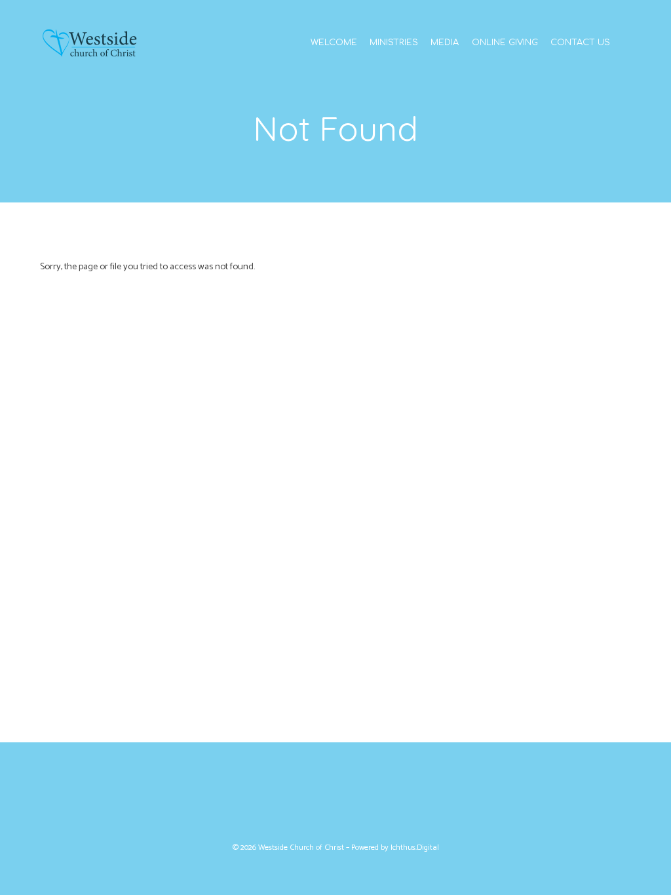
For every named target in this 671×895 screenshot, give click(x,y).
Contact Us (580, 43)
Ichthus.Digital (415, 847)
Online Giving (505, 43)
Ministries (394, 43)
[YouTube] (350, 796)
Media (445, 43)
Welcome (334, 43)
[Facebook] (320, 796)
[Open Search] (627, 42)
